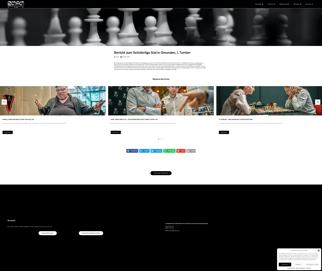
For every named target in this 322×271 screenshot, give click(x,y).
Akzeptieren (285, 264)
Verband (296, 4)
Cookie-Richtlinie (291, 268)
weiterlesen (7, 132)
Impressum (308, 268)
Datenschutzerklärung (300, 268)
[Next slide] (317, 102)
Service (308, 4)
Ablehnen (298, 264)
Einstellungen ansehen (312, 264)
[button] (318, 250)
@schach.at (176, 230)
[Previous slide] (4, 102)
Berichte (258, 4)
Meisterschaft (284, 4)
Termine (270, 4)
